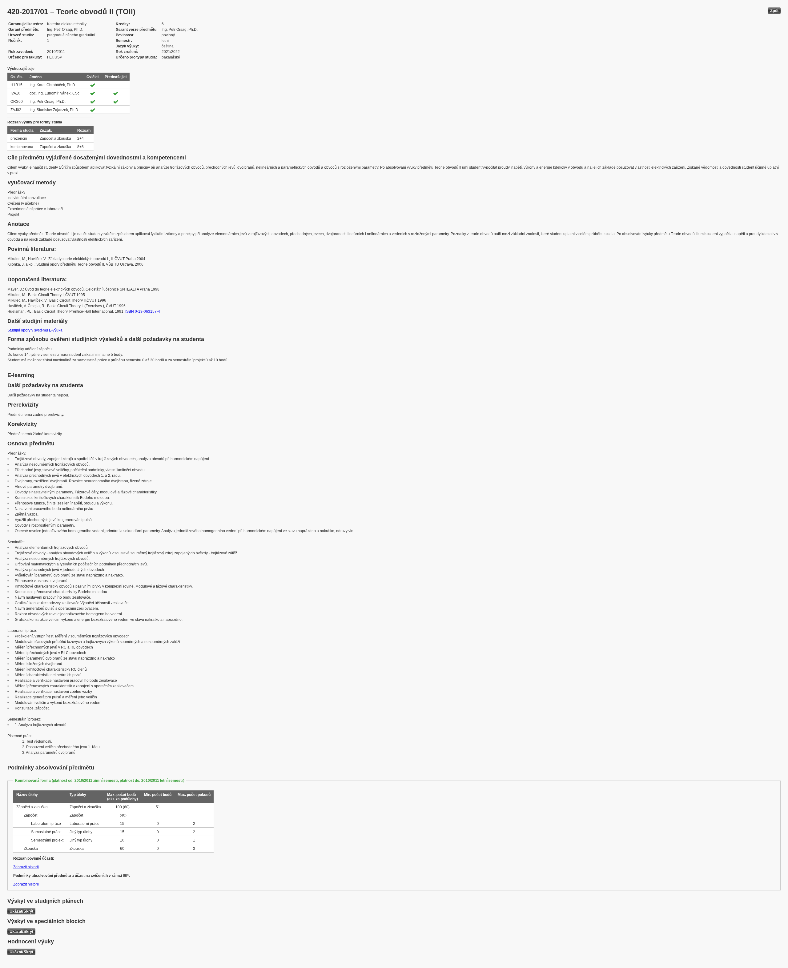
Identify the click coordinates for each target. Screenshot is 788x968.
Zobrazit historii (26, 867)
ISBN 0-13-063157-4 (142, 311)
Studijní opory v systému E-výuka (34, 330)
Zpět (774, 10)
